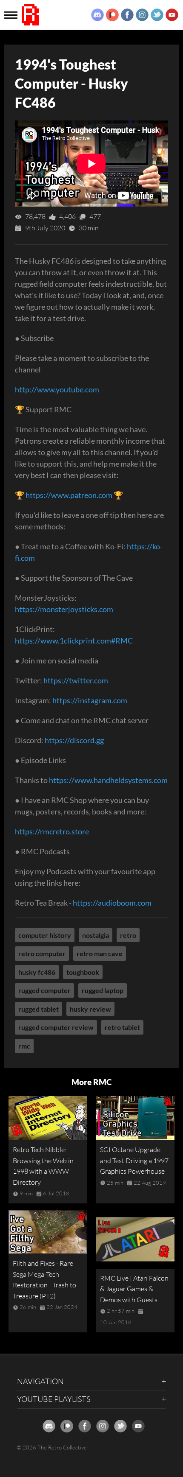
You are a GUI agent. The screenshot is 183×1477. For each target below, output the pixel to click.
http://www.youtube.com (57, 389)
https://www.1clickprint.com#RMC (74, 640)
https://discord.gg (74, 740)
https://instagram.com (89, 700)
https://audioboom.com (112, 902)
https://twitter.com (75, 680)
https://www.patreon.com (69, 495)
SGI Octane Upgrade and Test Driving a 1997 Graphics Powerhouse (134, 1160)
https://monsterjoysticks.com (64, 609)
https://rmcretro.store (52, 831)
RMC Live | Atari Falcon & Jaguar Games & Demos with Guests (134, 1289)
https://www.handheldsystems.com (108, 780)
